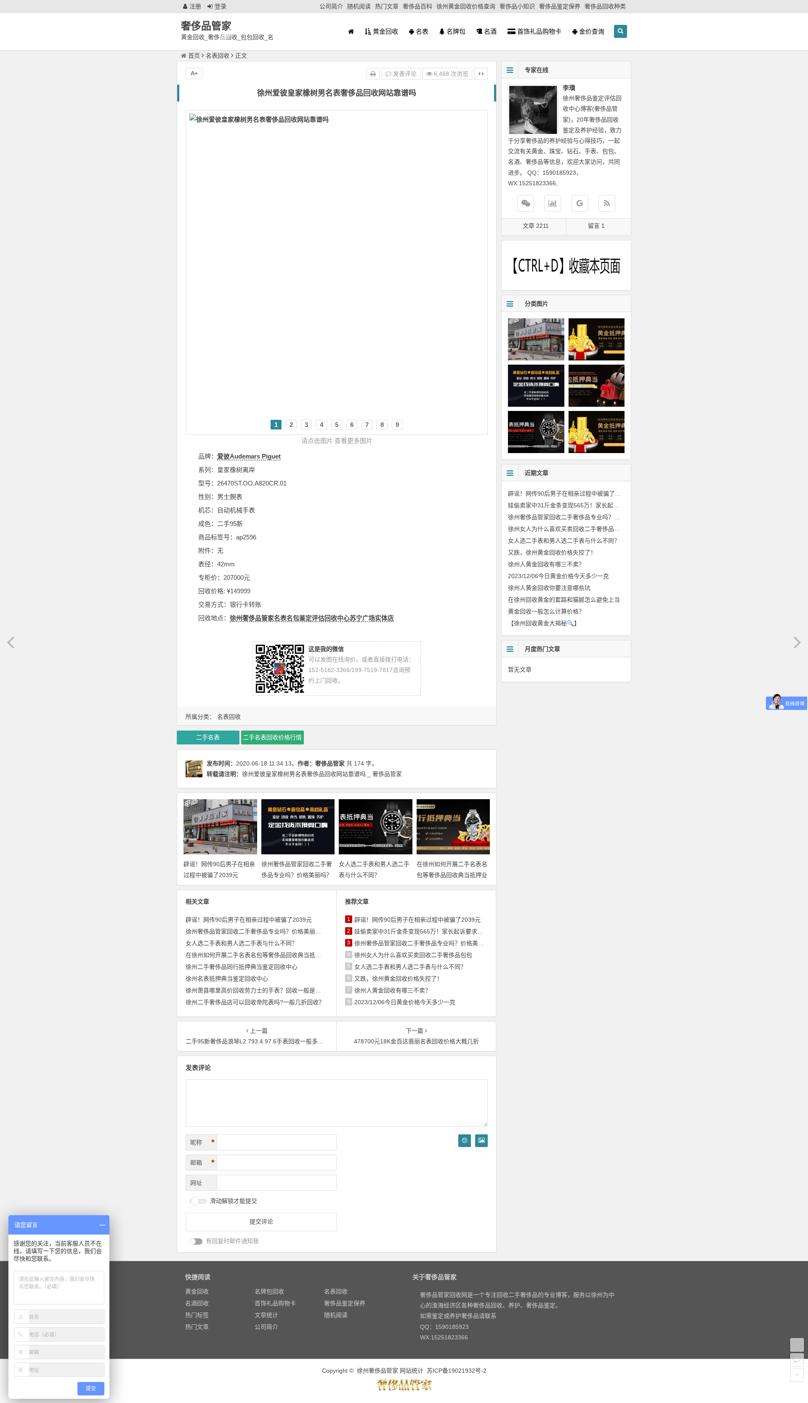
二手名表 (208, 737)
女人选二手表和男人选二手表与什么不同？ (242, 943)
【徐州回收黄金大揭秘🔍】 (544, 623)
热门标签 (197, 1315)
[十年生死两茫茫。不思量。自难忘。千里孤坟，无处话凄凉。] (404, 1389)
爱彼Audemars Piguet (249, 456)
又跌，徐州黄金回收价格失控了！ (398, 978)
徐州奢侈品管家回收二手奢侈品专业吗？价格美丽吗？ (256, 931)
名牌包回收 (269, 1291)
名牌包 (455, 31)
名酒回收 (197, 1303)
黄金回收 (384, 31)
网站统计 (411, 1370)
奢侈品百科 (417, 6)
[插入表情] (464, 1140)
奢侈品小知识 (517, 6)
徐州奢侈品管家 (377, 1370)
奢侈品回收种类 (605, 6)
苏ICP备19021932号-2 (456, 1370)
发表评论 (404, 73)
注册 (195, 6)
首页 (194, 55)
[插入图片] (481, 1140)
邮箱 (202, 1162)
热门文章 (387, 6)
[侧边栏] (481, 74)
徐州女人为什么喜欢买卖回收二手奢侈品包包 (413, 955)
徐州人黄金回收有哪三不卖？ (392, 990)
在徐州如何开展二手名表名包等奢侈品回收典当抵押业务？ (452, 874)
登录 (220, 6)
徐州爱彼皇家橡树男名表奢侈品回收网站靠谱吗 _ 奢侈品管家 (322, 774)
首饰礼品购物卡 (538, 31)
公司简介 (331, 6)
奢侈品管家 (206, 26)
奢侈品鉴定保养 (559, 6)
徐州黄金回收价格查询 (465, 6)
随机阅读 (359, 6)
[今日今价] (552, 203)
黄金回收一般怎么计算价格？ (546, 611)
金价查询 (590, 31)
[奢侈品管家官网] (579, 203)
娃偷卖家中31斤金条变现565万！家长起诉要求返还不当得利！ (436, 931)
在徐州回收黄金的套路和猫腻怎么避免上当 (564, 599)
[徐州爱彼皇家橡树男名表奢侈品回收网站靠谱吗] (336, 261)
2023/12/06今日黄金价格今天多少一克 (404, 1002)
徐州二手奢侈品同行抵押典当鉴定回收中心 (242, 966)
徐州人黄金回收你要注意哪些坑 (549, 587)
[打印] (373, 74)
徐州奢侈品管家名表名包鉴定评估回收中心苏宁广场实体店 (312, 617)
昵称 (202, 1142)
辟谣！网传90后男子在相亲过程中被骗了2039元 (249, 919)
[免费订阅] (606, 203)
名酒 (489, 31)
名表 (421, 31)
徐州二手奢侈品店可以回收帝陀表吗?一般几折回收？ (255, 1002)
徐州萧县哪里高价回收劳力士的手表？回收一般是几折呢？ (262, 990)
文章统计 (266, 1315)
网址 (196, 1182)
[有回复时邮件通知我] (196, 1241)
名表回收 (217, 55)
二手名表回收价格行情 (272, 737)
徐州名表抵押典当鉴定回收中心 (227, 978)
